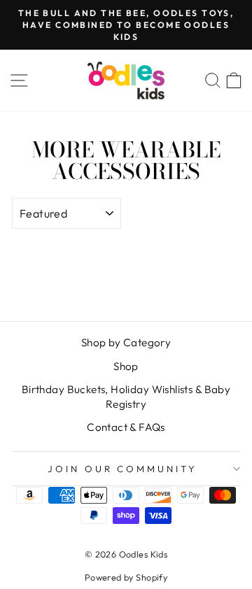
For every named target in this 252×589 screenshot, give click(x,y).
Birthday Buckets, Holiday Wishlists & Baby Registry (126, 397)
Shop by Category (126, 342)
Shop (126, 366)
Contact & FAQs (126, 427)
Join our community (123, 468)
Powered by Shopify (126, 577)
